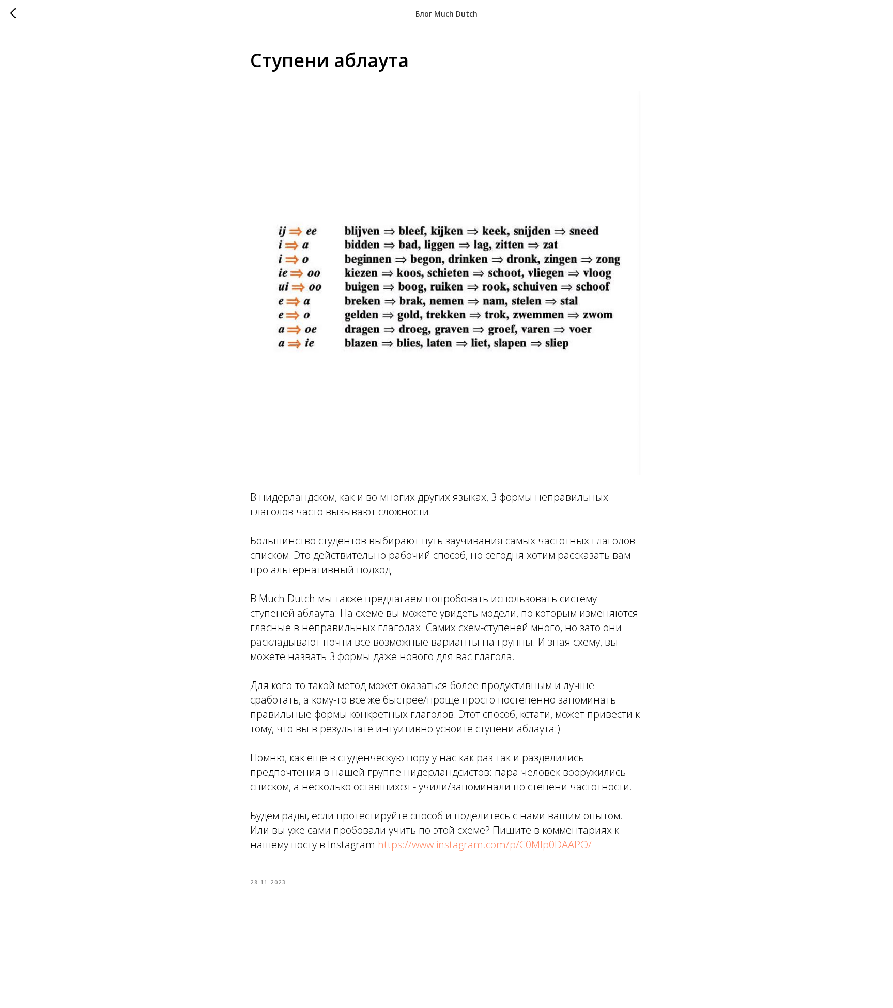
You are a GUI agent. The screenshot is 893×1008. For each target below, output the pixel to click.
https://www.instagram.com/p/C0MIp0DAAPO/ (485, 844)
